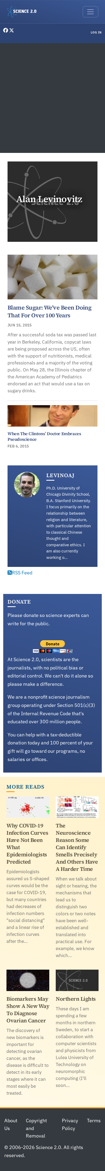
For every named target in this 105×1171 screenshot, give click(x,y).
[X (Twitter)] (11, 30)
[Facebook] (6, 30)
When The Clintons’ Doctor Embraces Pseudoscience (44, 436)
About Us (10, 1124)
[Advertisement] (52, 98)
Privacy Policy (70, 1124)
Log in (96, 32)
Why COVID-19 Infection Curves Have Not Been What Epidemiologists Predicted (27, 843)
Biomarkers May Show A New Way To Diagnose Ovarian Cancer (27, 1009)
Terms (94, 1120)
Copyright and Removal (36, 1128)
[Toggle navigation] (90, 12)
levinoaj (60, 475)
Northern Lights (76, 999)
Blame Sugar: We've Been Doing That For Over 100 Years (49, 311)
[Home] (23, 12)
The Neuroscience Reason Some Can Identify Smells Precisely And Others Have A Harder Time (77, 847)
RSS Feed (22, 573)
